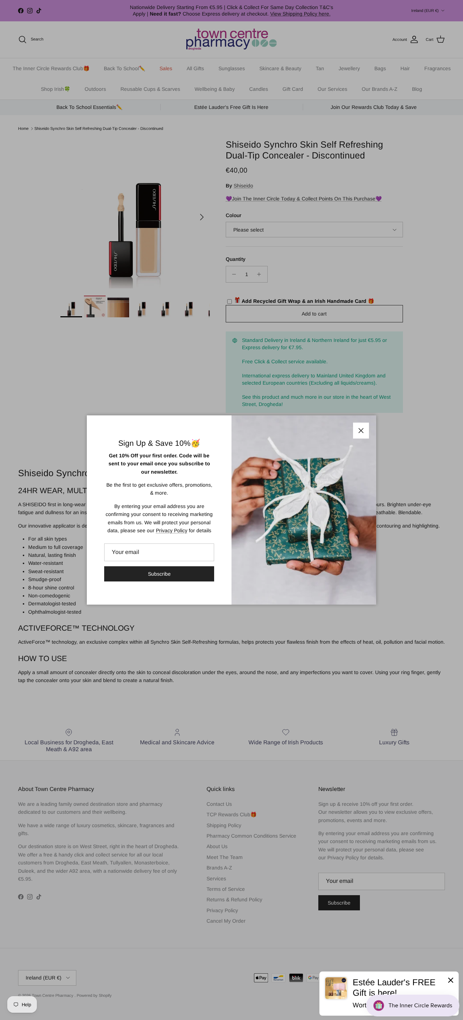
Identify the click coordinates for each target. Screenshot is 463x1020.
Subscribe (159, 574)
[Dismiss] (450, 980)
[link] (389, 994)
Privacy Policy (171, 530)
